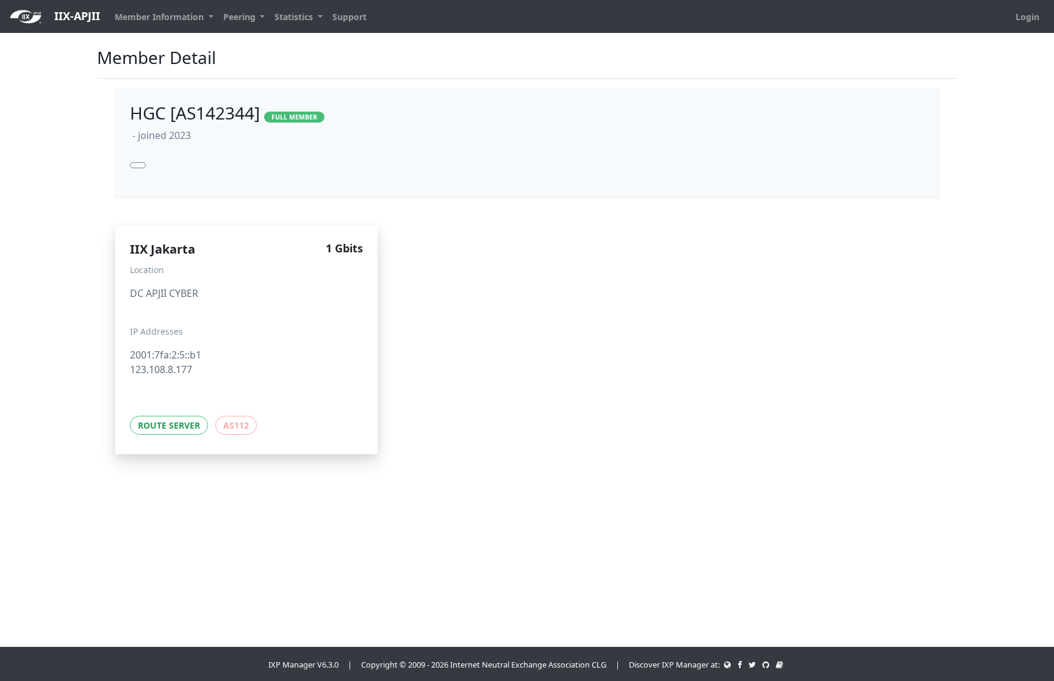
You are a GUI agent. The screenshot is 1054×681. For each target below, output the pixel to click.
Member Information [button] (160, 17)
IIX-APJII (75, 16)
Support (349, 17)
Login (1027, 17)
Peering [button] (240, 17)
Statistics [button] (294, 17)
